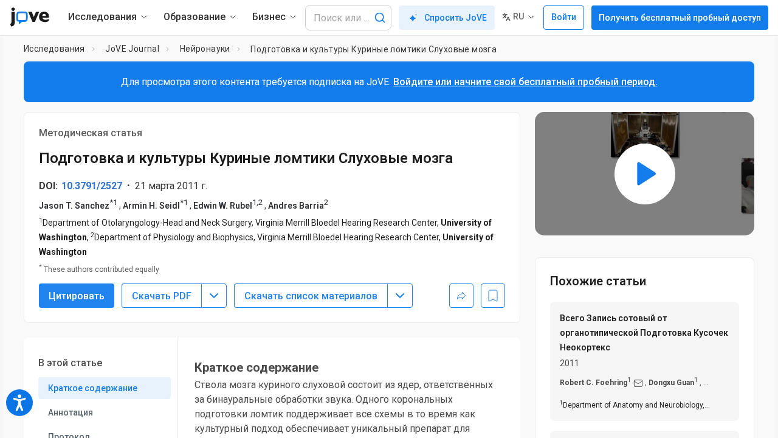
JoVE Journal (132, 49)
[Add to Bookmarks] (493, 295)
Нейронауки (205, 49)
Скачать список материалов (310, 296)
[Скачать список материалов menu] (400, 295)
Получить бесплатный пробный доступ (680, 18)
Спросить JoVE (455, 18)
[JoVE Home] (29, 17)
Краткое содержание (92, 388)
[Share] (461, 295)
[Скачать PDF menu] (214, 295)
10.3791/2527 (91, 186)
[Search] (380, 18)
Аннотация (70, 412)
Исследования (54, 49)
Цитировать (77, 296)
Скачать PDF (161, 296)
